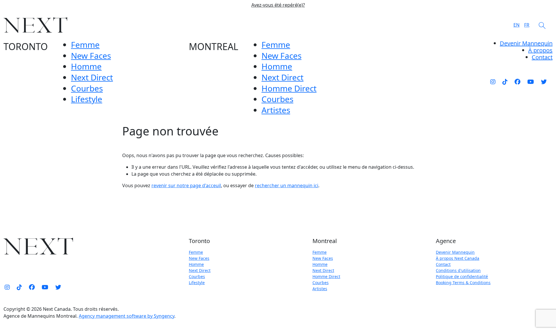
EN (516, 25)
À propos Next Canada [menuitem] (457, 258)
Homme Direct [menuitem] (289, 88)
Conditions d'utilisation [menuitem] (458, 270)
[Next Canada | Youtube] (530, 81)
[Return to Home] (35, 25)
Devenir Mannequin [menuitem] (526, 43)
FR (526, 25)
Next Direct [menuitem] (92, 77)
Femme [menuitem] (85, 44)
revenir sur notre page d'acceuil (186, 185)
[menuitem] (540, 50)
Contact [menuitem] (443, 264)
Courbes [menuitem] (87, 88)
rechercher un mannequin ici (286, 185)
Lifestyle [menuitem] (86, 98)
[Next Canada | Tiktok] (505, 81)
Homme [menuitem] (86, 66)
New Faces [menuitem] (91, 55)
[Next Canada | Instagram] (493, 81)
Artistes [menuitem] (275, 109)
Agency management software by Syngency (126, 316)
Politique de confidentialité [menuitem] (462, 276)
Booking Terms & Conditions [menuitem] (463, 282)
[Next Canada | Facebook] (517, 81)
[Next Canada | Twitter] (544, 81)
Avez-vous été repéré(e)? (278, 5)
